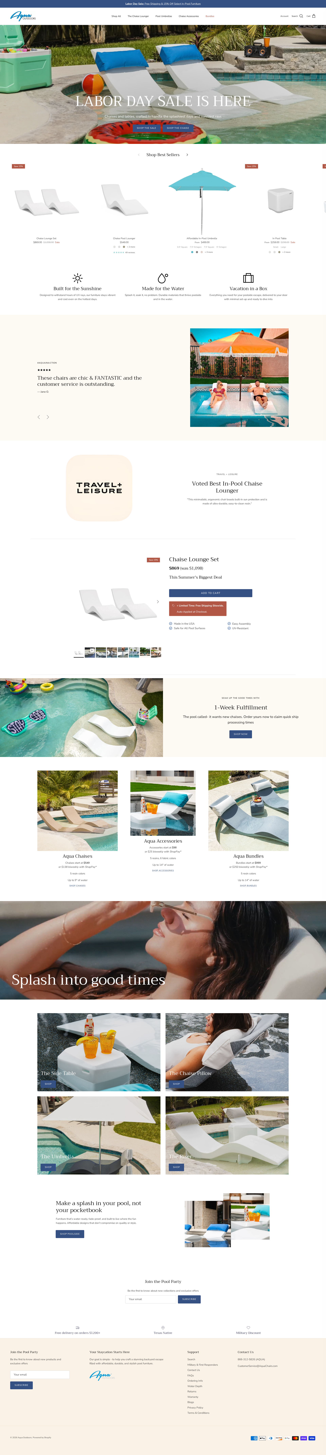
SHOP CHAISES (77, 885)
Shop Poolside (70, 1234)
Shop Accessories (163, 870)
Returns (191, 1391)
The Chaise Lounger (138, 16)
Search (191, 1359)
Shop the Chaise (178, 128)
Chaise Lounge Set (194, 559)
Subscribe (189, 1299)
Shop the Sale (146, 128)
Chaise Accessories (189, 16)
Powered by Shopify (42, 1437)
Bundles (210, 16)
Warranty (192, 1397)
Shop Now (241, 734)
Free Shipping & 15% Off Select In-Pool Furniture (163, 3)
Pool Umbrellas (164, 16)
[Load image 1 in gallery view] (118, 600)
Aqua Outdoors (25, 1437)
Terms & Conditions (198, 1413)
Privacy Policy (195, 1407)
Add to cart (210, 593)
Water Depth (194, 1386)
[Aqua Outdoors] (23, 16)
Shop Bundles (248, 885)
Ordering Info (195, 1380)
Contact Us (193, 1370)
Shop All (116, 16)
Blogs (190, 1402)
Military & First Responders (202, 1364)
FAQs (190, 1375)
